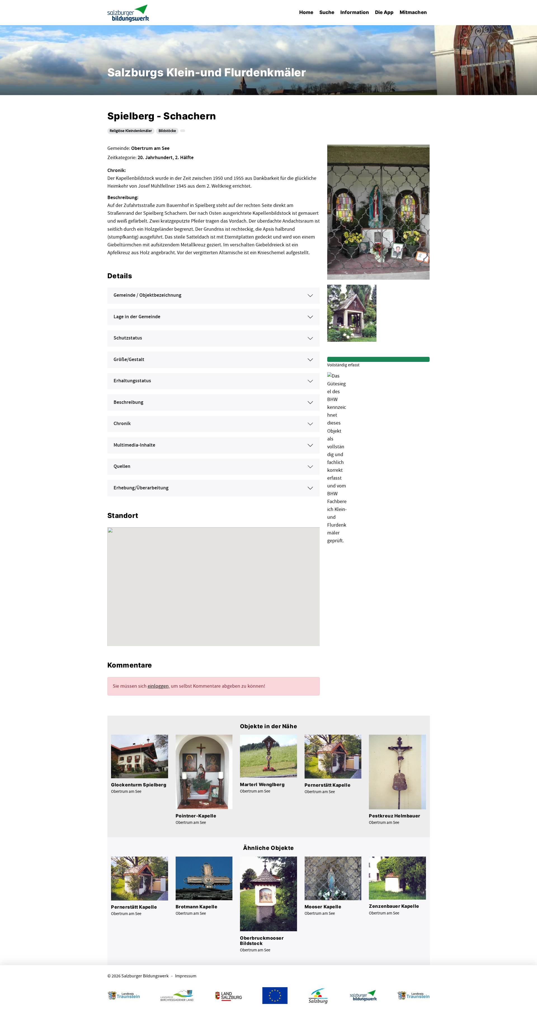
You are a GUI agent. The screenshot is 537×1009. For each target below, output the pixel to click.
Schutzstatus (128, 338)
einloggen (158, 686)
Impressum (185, 976)
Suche (326, 12)
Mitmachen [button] (413, 12)
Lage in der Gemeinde (137, 316)
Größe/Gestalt (129, 359)
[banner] (128, 12)
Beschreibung (128, 402)
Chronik (122, 423)
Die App (384, 12)
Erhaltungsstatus (132, 381)
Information (354, 12)
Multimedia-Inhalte (134, 445)
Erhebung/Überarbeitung (141, 488)
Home (306, 12)
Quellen (122, 466)
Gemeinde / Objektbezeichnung (147, 295)
